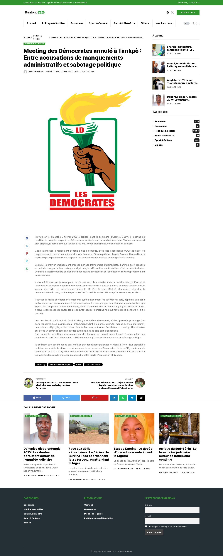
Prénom (148, 505)
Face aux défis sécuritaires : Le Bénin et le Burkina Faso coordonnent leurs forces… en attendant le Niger (89, 456)
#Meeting (41, 364)
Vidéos (176, 145)
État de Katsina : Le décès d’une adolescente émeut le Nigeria (133, 452)
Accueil (27, 37)
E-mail (148, 516)
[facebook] (168, 12)
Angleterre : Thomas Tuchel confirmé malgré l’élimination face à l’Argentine (181, 84)
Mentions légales (93, 514)
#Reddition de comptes (61, 364)
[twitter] (172, 12)
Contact (88, 505)
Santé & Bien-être (177, 135)
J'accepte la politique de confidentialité (168, 526)
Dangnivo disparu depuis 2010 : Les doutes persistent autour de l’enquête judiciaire (182, 101)
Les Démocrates (93, 364)
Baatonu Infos (36, 72)
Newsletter (90, 509)
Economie (177, 121)
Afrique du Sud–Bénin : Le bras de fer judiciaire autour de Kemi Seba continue (178, 454)
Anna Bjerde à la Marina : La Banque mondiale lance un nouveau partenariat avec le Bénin (182, 68)
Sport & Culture (177, 140)
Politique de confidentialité (98, 518)
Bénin (78, 364)
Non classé (176, 126)
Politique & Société (34, 44)
